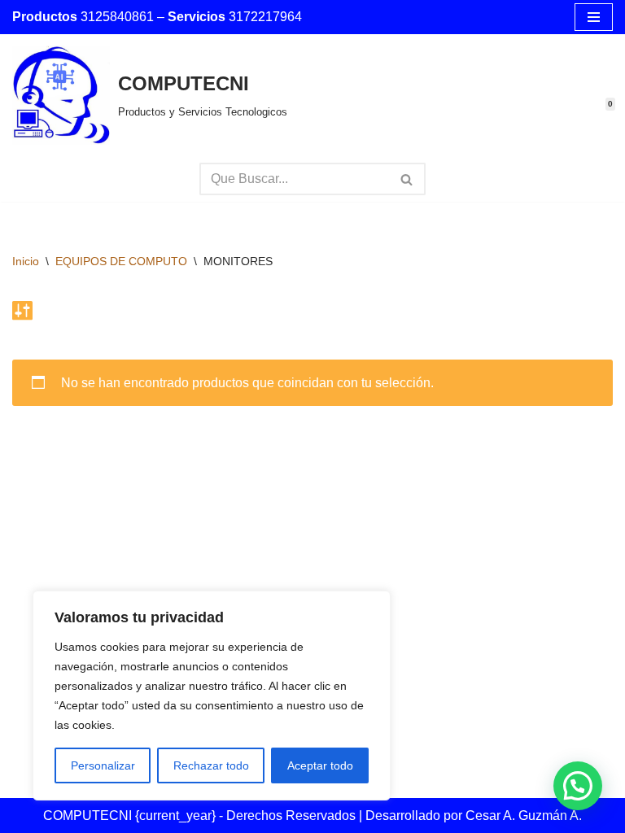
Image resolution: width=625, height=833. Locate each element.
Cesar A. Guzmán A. (523, 815)
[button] (577, 785)
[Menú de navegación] (594, 17)
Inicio (25, 261)
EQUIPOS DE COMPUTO (121, 261)
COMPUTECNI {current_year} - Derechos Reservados (201, 815)
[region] (212, 695)
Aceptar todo (320, 765)
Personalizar (103, 765)
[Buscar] (407, 179)
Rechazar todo (211, 765)
